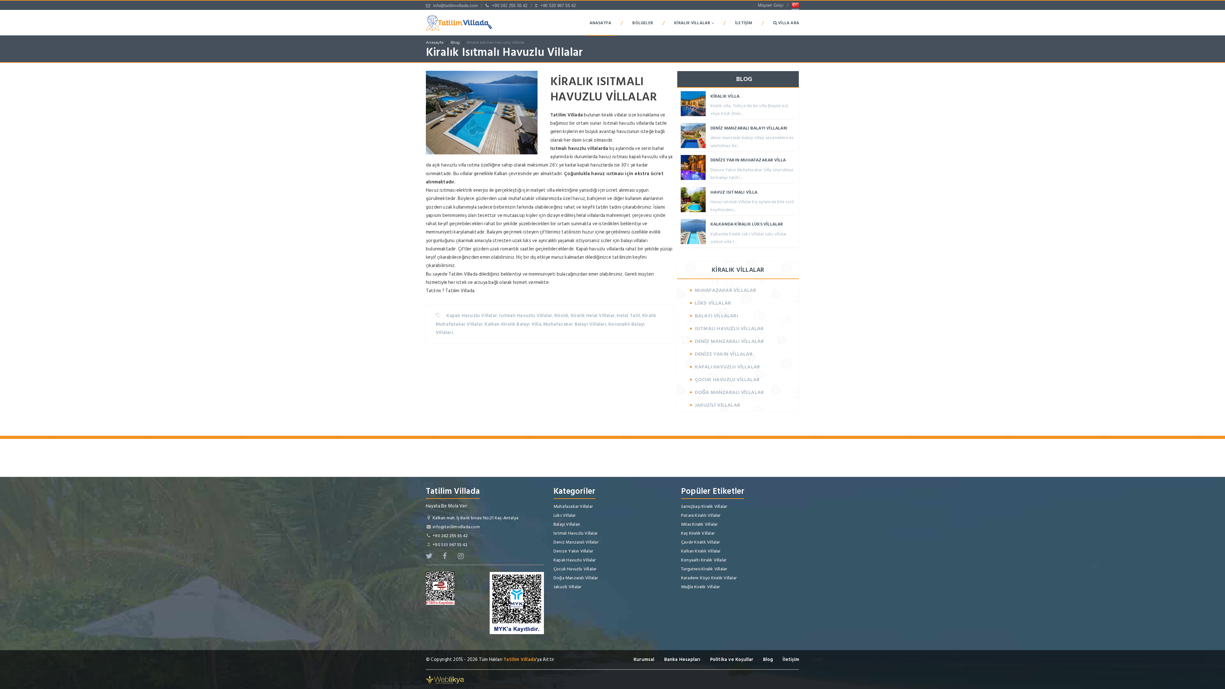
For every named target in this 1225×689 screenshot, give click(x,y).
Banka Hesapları (682, 659)
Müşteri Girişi (770, 5)
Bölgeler (642, 22)
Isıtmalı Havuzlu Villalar (525, 316)
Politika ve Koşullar (732, 659)
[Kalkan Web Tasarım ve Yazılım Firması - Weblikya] (445, 679)
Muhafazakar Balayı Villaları (574, 324)
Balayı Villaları (716, 316)
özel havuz (574, 199)
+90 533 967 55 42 (558, 5)
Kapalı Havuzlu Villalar (471, 316)
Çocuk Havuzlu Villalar (727, 379)
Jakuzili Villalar (717, 405)
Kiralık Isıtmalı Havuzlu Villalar (496, 42)
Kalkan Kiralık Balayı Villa (513, 324)
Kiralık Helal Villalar (593, 316)
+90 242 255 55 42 (509, 5)
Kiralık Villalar (692, 22)
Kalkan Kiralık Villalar (701, 551)
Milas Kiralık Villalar (699, 524)
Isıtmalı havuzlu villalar (626, 123)
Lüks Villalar (713, 303)
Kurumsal (644, 659)
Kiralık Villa (725, 96)
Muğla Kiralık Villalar (700, 586)
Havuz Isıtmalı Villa (734, 192)
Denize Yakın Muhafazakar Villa (748, 160)
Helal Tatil (628, 316)
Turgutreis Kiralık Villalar (704, 569)
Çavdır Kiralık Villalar (700, 542)
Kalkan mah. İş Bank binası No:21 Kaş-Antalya (475, 518)
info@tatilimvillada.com (455, 5)
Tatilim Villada (519, 659)
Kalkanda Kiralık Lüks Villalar (746, 224)
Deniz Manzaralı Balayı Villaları (748, 128)
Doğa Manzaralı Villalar (729, 392)
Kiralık (561, 316)
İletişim (743, 22)
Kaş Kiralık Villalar (698, 533)
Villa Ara (788, 22)
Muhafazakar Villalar (725, 290)
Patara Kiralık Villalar (701, 515)
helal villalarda (590, 215)
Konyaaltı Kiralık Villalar (703, 560)
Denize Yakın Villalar (724, 354)
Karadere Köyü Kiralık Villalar (709, 578)
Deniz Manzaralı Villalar (729, 341)
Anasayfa (601, 22)
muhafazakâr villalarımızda (535, 199)
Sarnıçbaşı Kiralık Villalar (704, 506)
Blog (455, 42)
